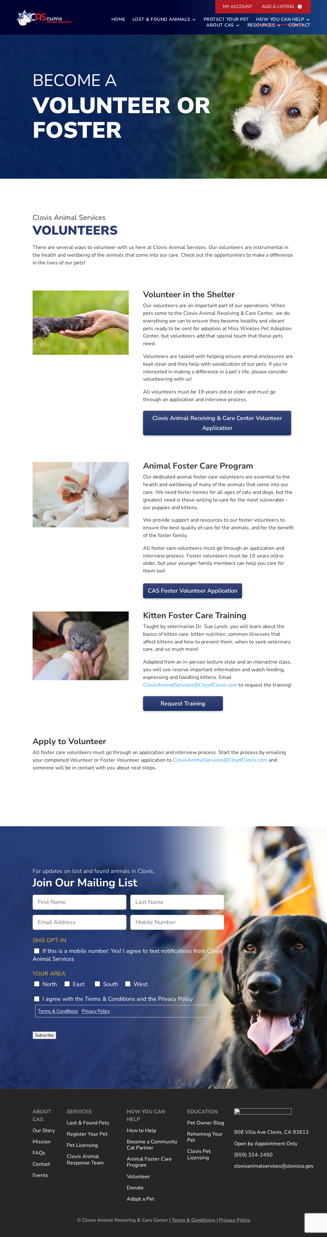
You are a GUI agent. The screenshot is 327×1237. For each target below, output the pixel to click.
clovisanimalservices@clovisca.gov (274, 1166)
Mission (41, 1142)
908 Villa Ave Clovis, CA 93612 (271, 1132)
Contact (299, 25)
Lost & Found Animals (161, 19)
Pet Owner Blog (205, 1123)
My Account (237, 7)
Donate (135, 1188)
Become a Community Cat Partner (152, 1145)
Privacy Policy (96, 1011)
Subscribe (44, 1035)
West (140, 984)
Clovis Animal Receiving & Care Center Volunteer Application (217, 423)
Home (118, 19)
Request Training (183, 703)
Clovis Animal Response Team (85, 1160)
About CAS (220, 25)
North (49, 984)
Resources (261, 25)
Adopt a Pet (140, 1199)
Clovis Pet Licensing (199, 1154)
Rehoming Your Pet (205, 1137)
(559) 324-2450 (253, 1155)
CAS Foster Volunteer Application (192, 591)
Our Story (44, 1131)
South (110, 984)
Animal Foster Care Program (149, 1162)
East (78, 984)
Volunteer (138, 1177)
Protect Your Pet (226, 19)
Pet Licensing (82, 1145)
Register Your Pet (87, 1134)
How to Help (141, 1131)
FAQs (39, 1153)
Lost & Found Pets (88, 1123)
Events (40, 1175)
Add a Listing (278, 7)
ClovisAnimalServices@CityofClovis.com (190, 685)
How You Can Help (280, 19)
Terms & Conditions (58, 1011)
